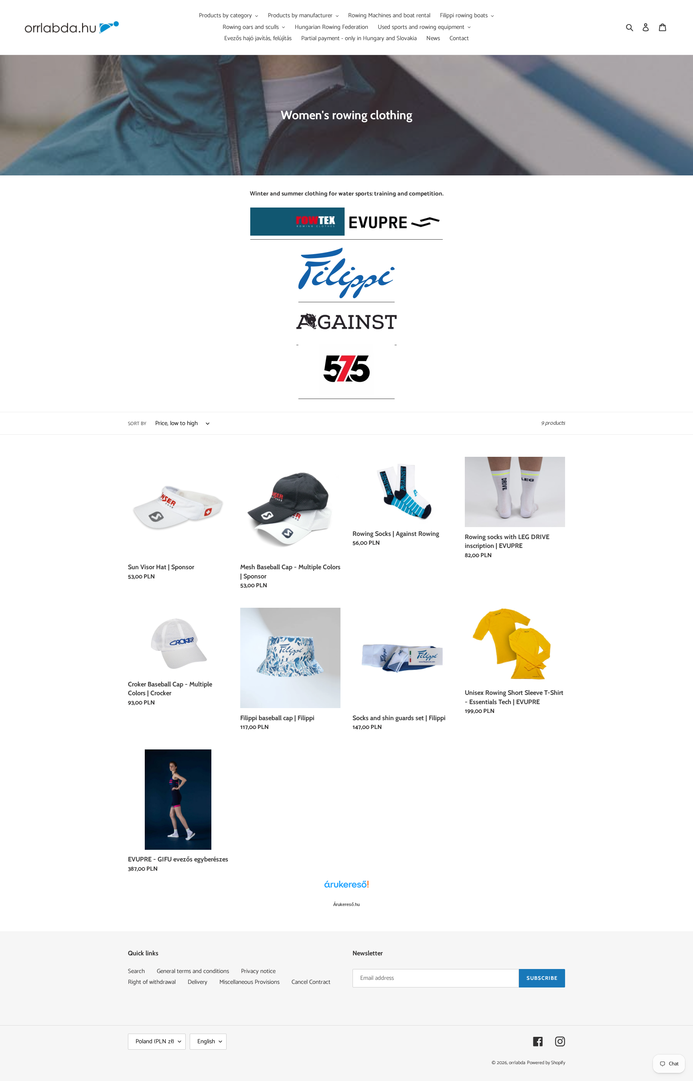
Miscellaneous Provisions (249, 982)
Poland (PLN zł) (155, 1041)
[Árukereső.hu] (346, 888)
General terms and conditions (193, 971)
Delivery (197, 982)
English (206, 1041)
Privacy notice (258, 971)
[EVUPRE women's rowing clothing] (346, 234)
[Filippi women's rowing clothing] (346, 296)
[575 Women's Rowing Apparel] (346, 393)
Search (136, 971)
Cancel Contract (311, 982)
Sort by (137, 424)
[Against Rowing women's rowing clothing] (346, 339)
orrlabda (517, 1063)
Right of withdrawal (152, 982)
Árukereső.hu (346, 904)
